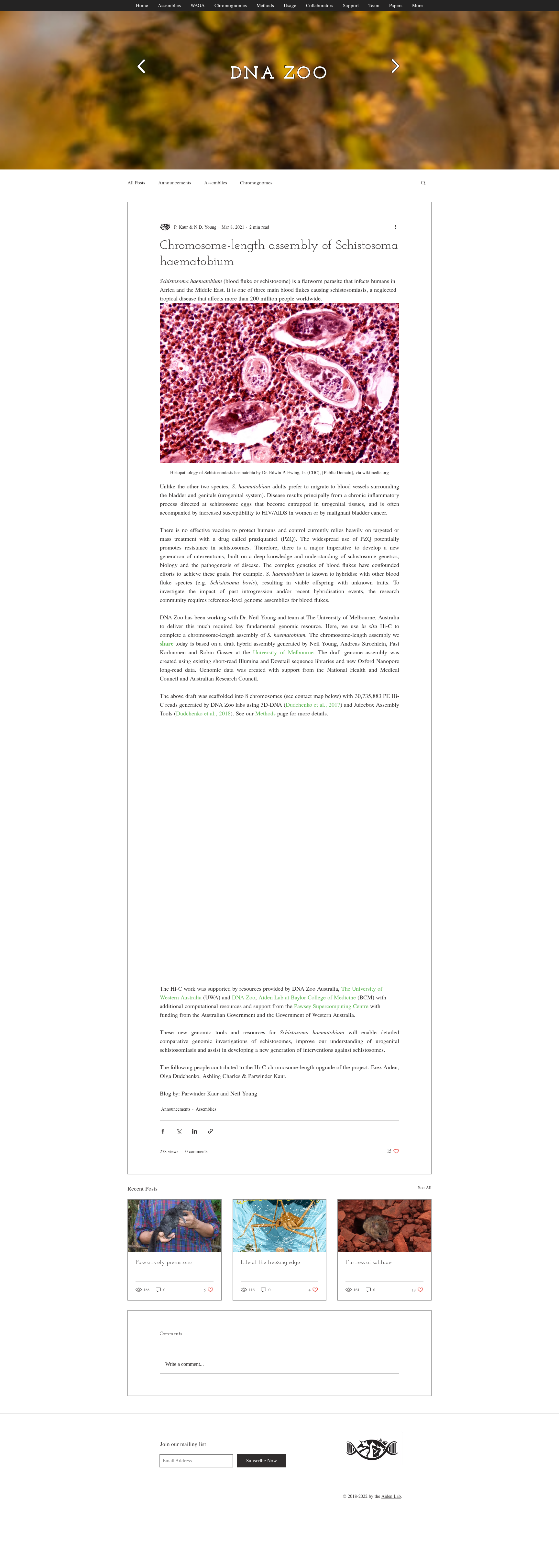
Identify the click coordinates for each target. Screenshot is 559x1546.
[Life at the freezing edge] (279, 1226)
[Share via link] (210, 1131)
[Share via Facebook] (163, 1131)
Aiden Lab (391, 1496)
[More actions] (395, 227)
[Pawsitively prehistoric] (174, 1226)
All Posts (136, 182)
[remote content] (279, 851)
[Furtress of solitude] (384, 1226)
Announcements (174, 182)
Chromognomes (256, 182)
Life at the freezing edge (270, 1263)
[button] (423, 182)
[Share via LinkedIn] (195, 1131)
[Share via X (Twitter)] (179, 1131)
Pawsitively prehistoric (164, 1263)
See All (425, 1187)
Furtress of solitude (368, 1263)
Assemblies (215, 182)
